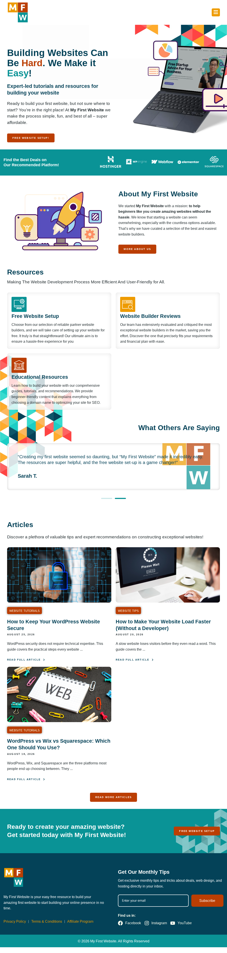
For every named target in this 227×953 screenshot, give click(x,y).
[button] (106, 498)
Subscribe (207, 901)
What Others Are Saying (179, 428)
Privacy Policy (15, 921)
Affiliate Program (80, 921)
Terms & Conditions (46, 921)
